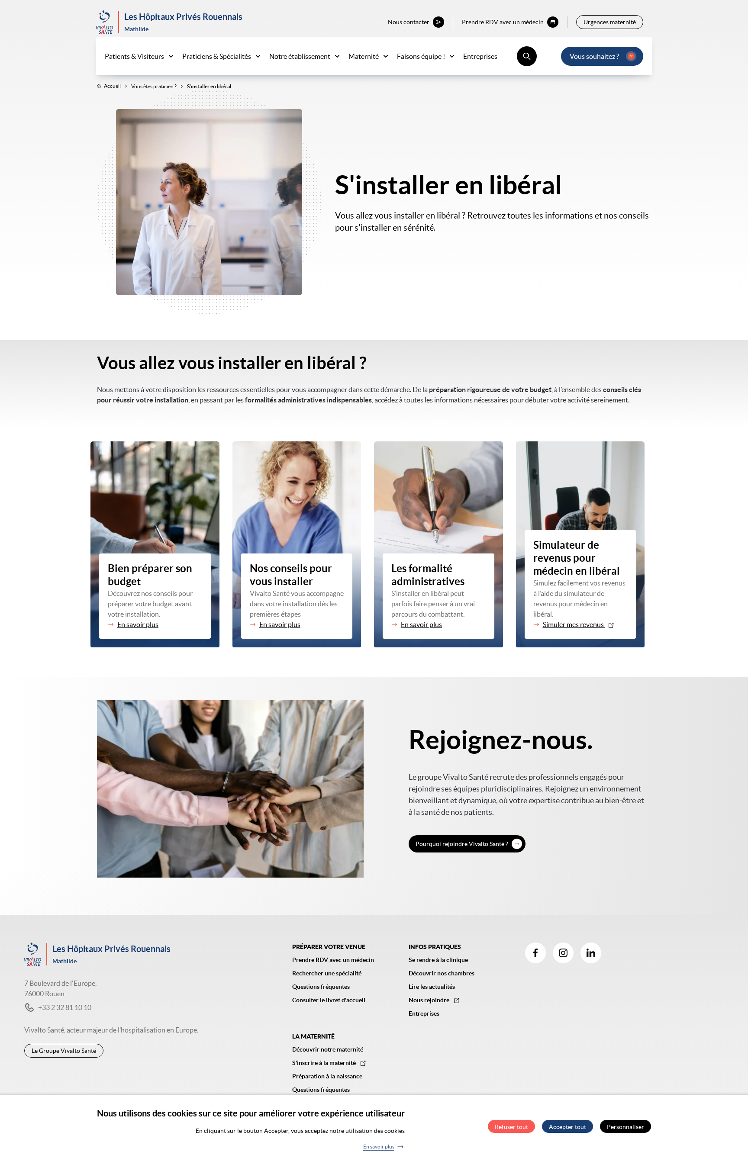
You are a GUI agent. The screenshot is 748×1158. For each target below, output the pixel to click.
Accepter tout (567, 1126)
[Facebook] (535, 952)
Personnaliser (625, 1126)
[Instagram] (563, 952)
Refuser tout (511, 1126)
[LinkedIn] (590, 952)
